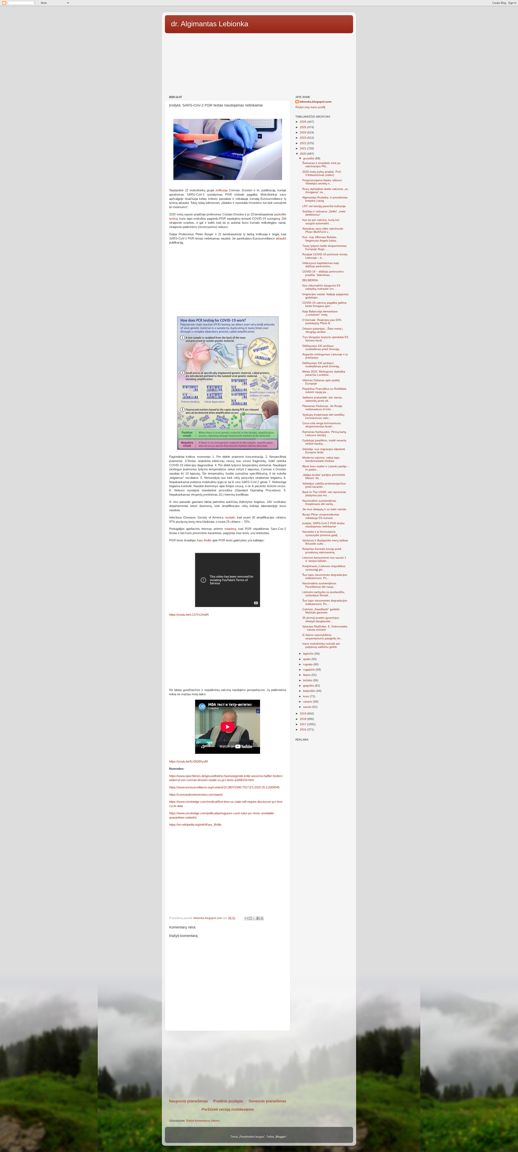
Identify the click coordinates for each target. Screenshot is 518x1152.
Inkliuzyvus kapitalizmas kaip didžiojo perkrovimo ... (320, 265)
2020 (303, 153)
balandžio (309, 690)
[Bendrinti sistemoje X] (254, 918)
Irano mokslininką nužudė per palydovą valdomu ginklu (321, 645)
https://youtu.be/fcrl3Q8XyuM (188, 761)
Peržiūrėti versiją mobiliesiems (228, 1109)
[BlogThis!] (250, 918)
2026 (303, 121)
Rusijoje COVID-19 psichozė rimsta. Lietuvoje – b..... (325, 256)
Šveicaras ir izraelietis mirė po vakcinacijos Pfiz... (321, 165)
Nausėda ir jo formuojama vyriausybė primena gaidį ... (321, 533)
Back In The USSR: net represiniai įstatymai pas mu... (324, 494)
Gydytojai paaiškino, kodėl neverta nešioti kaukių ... (324, 442)
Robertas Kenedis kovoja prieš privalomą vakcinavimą (321, 550)
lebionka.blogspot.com (315, 101)
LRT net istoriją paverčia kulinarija (324, 206)
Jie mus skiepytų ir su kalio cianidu (324, 509)
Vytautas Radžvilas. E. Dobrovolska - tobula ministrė (324, 628)
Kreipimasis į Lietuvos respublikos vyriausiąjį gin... (323, 568)
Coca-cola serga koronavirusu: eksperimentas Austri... (322, 425)
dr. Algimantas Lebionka (209, 24)
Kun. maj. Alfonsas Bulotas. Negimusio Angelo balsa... (320, 239)
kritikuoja (221, 190)
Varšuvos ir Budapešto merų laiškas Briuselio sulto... (325, 542)
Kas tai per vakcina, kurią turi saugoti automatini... (320, 221)
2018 (303, 719)
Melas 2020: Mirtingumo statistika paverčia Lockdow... (323, 373)
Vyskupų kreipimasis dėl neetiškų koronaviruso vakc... (323, 416)
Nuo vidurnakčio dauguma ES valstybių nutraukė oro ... (321, 287)
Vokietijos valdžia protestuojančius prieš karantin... (324, 485)
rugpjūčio (309, 669)
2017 (303, 724)
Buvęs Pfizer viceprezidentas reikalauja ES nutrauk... (320, 516)
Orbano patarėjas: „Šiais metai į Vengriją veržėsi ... (322, 330)
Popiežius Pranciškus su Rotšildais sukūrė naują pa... (324, 390)
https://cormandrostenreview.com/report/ (196, 794)
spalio (307, 659)
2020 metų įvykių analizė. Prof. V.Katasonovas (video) (322, 173)
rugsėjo (308, 664)
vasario (308, 701)
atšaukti (281, 238)
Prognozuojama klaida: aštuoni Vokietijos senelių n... (322, 182)
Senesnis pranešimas (267, 1101)
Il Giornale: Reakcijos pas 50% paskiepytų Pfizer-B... (321, 321)
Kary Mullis (204, 540)
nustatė (230, 517)
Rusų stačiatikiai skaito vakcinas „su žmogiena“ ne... (325, 190)
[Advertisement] (259, 63)
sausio (307, 706)
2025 (303, 127)
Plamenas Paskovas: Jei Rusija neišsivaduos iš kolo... (322, 408)
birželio (308, 680)
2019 (303, 713)
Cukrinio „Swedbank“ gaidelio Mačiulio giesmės (321, 611)
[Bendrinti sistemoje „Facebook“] (258, 918)
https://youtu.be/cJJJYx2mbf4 (189, 614)
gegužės (309, 685)
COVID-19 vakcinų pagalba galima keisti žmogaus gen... (324, 304)
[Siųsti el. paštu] (246, 918)
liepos (307, 674)
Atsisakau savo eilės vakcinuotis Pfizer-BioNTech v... (322, 230)
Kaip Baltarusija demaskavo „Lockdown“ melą (320, 313)
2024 (303, 132)
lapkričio (308, 653)
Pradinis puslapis (228, 1101)
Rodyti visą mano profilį (310, 107)
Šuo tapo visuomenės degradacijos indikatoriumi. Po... (324, 576)
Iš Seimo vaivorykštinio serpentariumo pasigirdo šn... (322, 636)
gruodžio (309, 158)
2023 (303, 137)
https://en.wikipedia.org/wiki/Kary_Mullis (195, 824)
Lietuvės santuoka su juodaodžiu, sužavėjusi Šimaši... (323, 594)
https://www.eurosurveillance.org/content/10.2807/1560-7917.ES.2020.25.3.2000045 (224, 787)
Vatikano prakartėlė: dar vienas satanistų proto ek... (322, 399)
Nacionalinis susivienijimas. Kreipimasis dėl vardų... (319, 502)
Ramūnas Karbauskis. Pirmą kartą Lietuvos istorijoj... (324, 433)
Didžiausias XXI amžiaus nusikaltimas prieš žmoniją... (321, 347)
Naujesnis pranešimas (188, 1101)
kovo (306, 696)
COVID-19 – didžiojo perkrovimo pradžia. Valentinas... (323, 273)
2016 (303, 729)
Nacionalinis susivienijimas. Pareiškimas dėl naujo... (319, 585)
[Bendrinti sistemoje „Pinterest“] (262, 918)
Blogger (281, 1136)
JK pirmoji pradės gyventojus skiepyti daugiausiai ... (320, 619)
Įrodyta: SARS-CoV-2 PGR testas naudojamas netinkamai (323, 525)
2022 (303, 143)
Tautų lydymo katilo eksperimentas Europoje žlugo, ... (324, 247)
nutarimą (230, 528)
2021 (303, 148)
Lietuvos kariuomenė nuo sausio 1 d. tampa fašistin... (324, 559)
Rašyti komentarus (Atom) (203, 1120)
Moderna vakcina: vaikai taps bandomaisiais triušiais (321, 459)
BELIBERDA (310, 280)
